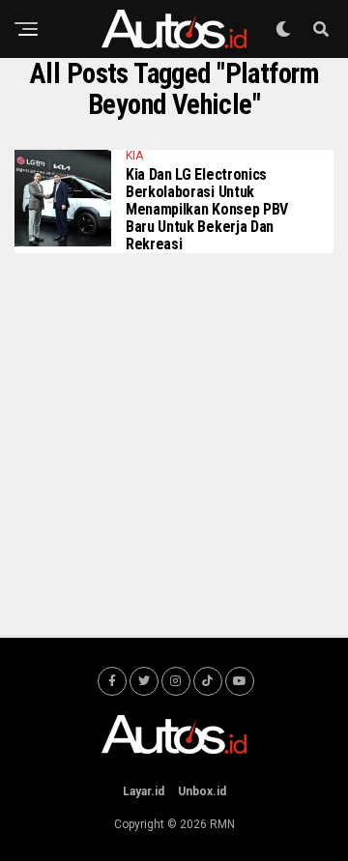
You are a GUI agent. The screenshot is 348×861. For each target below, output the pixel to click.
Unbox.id (202, 791)
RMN (222, 824)
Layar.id (143, 791)
